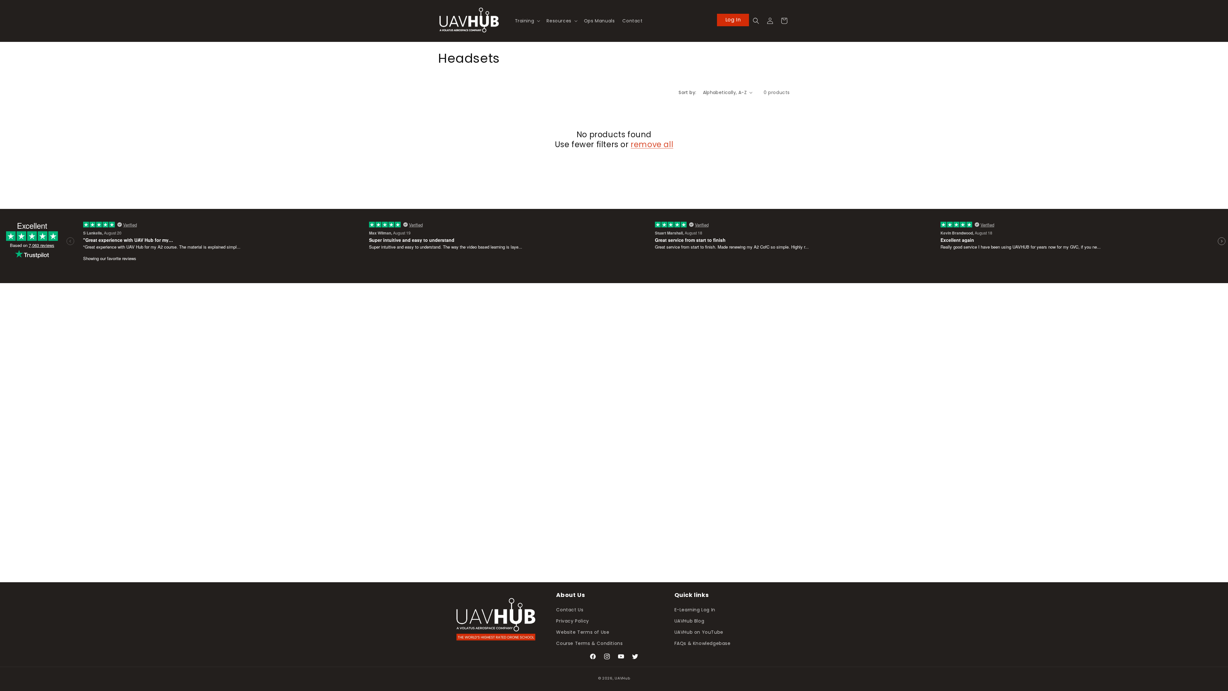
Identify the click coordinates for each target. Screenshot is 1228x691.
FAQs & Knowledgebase (702, 643)
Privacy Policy (572, 621)
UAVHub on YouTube (698, 632)
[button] (527, 21)
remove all (652, 144)
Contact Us (569, 610)
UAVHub (622, 678)
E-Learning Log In (694, 610)
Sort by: (687, 92)
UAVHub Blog (689, 621)
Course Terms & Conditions (589, 643)
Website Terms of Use (582, 632)
